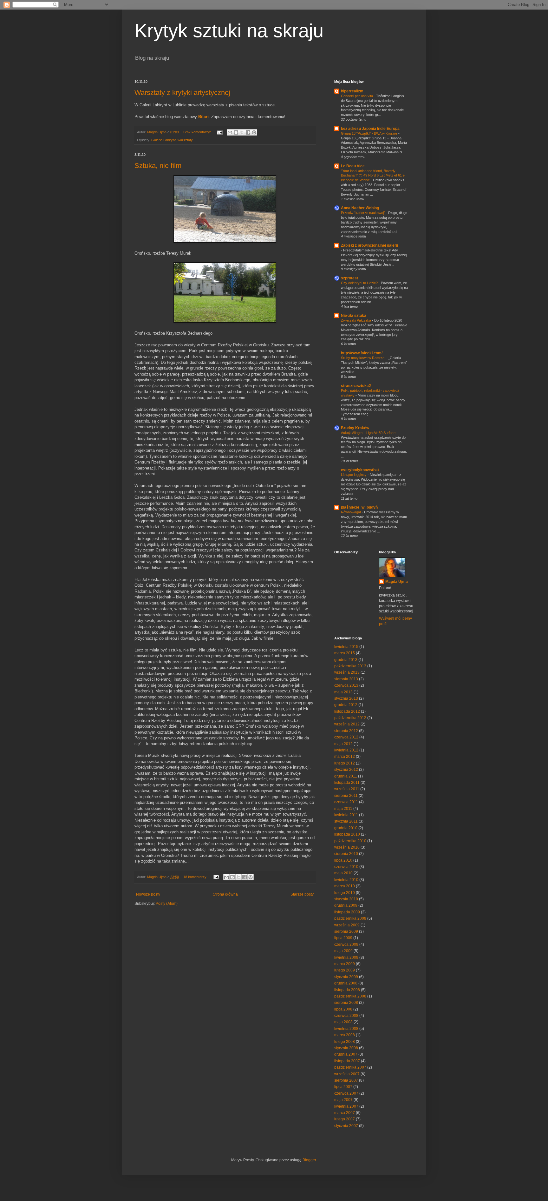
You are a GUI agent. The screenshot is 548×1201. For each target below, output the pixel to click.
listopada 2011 (347, 782)
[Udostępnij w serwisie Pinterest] (254, 132)
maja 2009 (343, 951)
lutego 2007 (344, 1119)
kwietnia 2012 (346, 750)
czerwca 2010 (346, 866)
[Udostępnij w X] (242, 132)
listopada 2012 (347, 711)
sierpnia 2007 (346, 1080)
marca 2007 (344, 1113)
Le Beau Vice (353, 166)
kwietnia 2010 (346, 879)
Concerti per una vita (357, 96)
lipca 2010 (343, 860)
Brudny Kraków (355, 428)
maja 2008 (343, 1022)
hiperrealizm (352, 91)
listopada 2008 (347, 990)
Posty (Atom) (167, 903)
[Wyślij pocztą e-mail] (230, 132)
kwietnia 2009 (346, 957)
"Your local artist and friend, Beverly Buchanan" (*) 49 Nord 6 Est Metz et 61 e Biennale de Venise (373, 175)
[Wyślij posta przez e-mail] (219, 132)
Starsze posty (302, 894)
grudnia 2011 (345, 776)
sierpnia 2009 (346, 931)
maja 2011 (343, 808)
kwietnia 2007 (346, 1106)
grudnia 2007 (345, 1054)
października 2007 (350, 1067)
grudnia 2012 (345, 705)
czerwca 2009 (346, 944)
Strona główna (225, 894)
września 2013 (347, 672)
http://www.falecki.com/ (361, 353)
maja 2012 (343, 744)
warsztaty (185, 140)
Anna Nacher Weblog (360, 208)
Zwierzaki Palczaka (356, 320)
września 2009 (347, 925)
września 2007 (347, 1074)
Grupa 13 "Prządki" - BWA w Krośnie (369, 133)
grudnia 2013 (345, 659)
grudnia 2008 (345, 983)
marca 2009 (344, 964)
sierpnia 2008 (346, 1002)
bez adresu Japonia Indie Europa (370, 128)
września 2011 (346, 789)
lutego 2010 (344, 893)
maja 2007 (343, 1100)
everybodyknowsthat (360, 470)
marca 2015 (344, 653)
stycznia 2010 (346, 899)
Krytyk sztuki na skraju (228, 30)
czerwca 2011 (346, 802)
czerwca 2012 (346, 737)
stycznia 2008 (346, 1048)
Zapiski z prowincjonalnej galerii (369, 245)
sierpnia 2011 (346, 795)
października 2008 (350, 996)
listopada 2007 (347, 1061)
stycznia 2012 (346, 769)
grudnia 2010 (345, 828)
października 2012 (350, 718)
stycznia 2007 (346, 1126)
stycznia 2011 (346, 821)
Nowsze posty (148, 894)
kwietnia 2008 (346, 1028)
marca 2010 (344, 886)
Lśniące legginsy (354, 475)
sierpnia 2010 (346, 853)
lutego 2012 (344, 763)
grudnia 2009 (345, 905)
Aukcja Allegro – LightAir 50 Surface (368, 433)
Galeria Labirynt (163, 140)
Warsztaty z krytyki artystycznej (182, 93)
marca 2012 (344, 756)
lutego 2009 (344, 970)
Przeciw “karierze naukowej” (363, 213)
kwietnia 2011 (346, 815)
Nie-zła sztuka (353, 315)
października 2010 (350, 841)
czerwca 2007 (346, 1093)
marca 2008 (344, 1035)
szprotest (349, 278)
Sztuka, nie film (157, 166)
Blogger (309, 1160)
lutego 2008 (344, 1041)
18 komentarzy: (195, 877)
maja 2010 (343, 873)
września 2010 (347, 847)
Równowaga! (351, 512)
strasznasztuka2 (356, 386)
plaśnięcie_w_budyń (359, 507)
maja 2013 (343, 692)
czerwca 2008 (346, 1015)
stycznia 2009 (346, 977)
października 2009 (350, 918)
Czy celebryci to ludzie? (360, 283)
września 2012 (347, 724)
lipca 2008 (343, 1009)
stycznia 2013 (346, 698)
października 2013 (350, 666)
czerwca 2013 (346, 685)
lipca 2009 (343, 938)
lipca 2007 (343, 1086)
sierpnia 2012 (346, 731)
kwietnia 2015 (346, 646)
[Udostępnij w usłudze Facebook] (248, 132)
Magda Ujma (396, 581)
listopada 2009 (347, 912)
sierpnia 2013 (346, 679)
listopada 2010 (347, 834)
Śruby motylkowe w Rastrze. (363, 358)
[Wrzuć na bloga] (236, 132)
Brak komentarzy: (197, 132)
